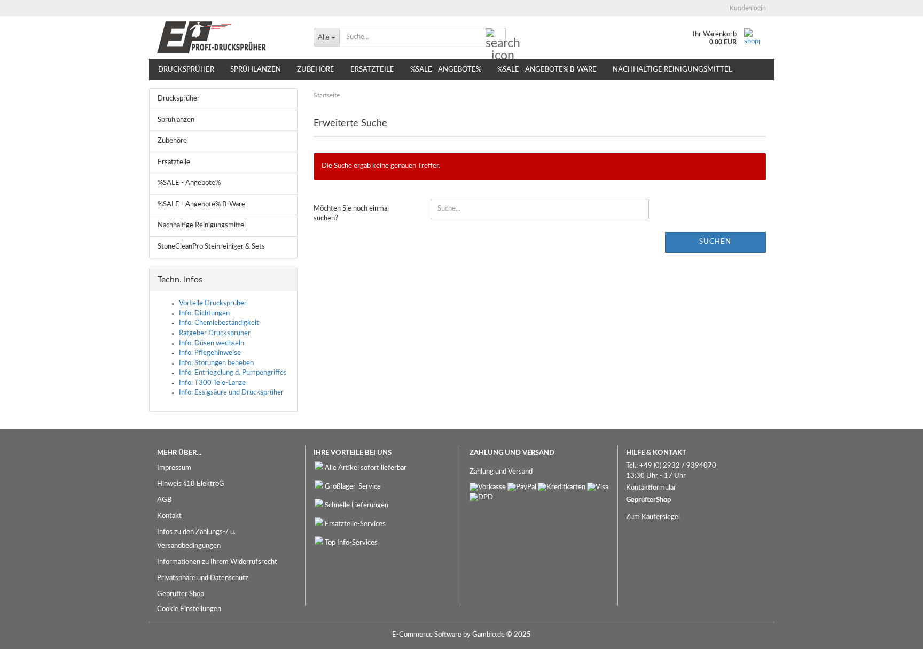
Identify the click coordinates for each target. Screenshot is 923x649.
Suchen (715, 241)
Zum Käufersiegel (653, 517)
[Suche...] (496, 38)
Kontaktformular (651, 487)
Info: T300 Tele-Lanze (212, 383)
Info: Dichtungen (204, 313)
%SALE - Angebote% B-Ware (547, 69)
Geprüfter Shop (180, 594)
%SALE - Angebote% (445, 69)
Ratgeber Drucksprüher (215, 333)
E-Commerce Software (427, 634)
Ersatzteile (372, 69)
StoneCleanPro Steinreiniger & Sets (211, 246)
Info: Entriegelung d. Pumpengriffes (233, 372)
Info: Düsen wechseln (211, 343)
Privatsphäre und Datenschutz (202, 578)
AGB (164, 500)
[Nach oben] (894, 633)
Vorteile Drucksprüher (213, 303)
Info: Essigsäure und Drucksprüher (231, 392)
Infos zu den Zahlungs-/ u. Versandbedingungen (196, 539)
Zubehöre (315, 69)
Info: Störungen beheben (216, 363)
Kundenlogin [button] (746, 8)
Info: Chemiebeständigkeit (219, 323)
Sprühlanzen (255, 69)
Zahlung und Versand (501, 471)
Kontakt (169, 516)
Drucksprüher (186, 69)
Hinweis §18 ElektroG (190, 484)
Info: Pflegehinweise (210, 353)
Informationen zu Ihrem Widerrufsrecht (217, 562)
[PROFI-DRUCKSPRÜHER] (227, 37)
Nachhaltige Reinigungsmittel (672, 69)
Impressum (174, 468)
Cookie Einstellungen (189, 609)
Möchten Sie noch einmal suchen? (351, 213)
